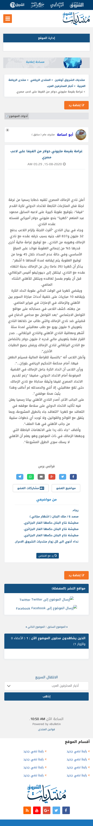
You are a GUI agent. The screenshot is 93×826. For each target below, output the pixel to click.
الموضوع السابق (56, 626)
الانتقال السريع (46, 677)
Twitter (24, 600)
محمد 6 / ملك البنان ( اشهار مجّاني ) (54, 516)
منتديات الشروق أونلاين (70, 80)
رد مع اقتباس (46, 555)
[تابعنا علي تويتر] (56, 810)
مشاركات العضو (28, 488)
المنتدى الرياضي (40, 80)
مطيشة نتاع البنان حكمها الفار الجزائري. (51, 522)
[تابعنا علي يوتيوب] (37, 810)
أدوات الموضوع (18, 116)
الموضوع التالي (36, 626)
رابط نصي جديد (77, 751)
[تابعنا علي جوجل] (46, 810)
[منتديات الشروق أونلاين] (76, 24)
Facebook (23, 608)
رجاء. (75, 510)
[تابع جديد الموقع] (27, 810)
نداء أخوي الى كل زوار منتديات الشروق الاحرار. (47, 541)
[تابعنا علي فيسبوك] (66, 810)
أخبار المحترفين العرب (60, 86)
